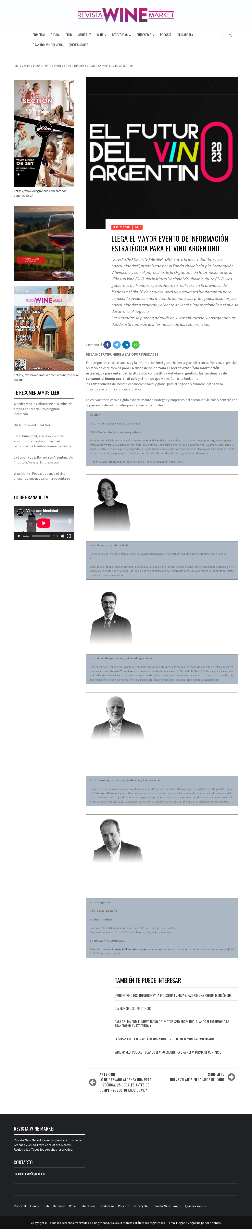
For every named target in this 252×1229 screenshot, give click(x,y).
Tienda (55, 34)
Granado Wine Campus (48, 45)
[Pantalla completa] (69, 536)
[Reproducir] (19, 536)
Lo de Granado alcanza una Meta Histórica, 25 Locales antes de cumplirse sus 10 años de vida (125, 1082)
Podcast (165, 34)
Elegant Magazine (188, 1223)
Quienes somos (78, 45)
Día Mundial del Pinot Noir (133, 1008)
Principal (39, 34)
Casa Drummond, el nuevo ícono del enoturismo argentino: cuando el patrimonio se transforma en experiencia (172, 1023)
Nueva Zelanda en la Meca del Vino (197, 1077)
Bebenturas (120, 34)
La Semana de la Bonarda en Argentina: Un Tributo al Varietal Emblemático (165, 1039)
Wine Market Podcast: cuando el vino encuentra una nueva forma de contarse (168, 1052)
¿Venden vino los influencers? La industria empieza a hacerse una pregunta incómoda (173, 995)
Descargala (185, 34)
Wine (100, 34)
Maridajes (84, 34)
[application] (44, 523)
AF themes (213, 1223)
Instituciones (122, 227)
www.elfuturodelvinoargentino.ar (134, 949)
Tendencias (143, 34)
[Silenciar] (63, 536)
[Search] (230, 35)
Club (69, 34)
